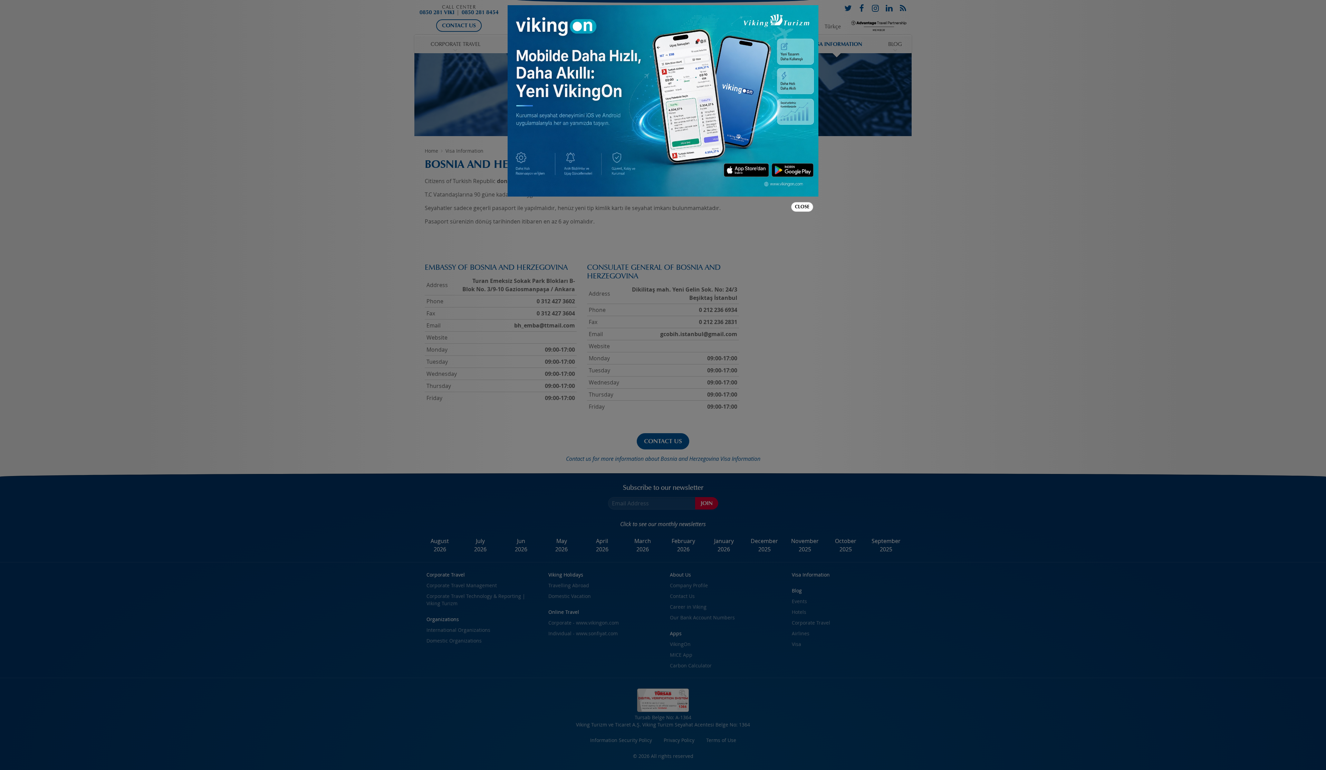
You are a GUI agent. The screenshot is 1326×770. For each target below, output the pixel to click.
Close (802, 207)
